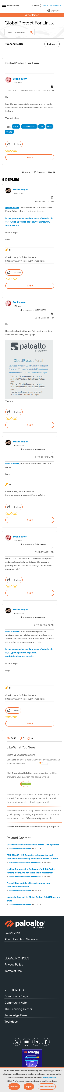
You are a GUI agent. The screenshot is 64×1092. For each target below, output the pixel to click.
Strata (9, 132)
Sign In (45, 5)
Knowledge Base (15, 1015)
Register (36, 5)
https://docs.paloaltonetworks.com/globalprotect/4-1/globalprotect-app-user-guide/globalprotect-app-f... (29, 652)
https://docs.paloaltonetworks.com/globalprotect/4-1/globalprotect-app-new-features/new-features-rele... (29, 222)
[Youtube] (26, 1042)
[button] (14, 1086)
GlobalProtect (29, 126)
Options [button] (51, 44)
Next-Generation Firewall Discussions (24, 863)
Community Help (15, 1002)
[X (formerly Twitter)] (17, 1042)
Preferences (47, 1086)
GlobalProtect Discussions (20, 849)
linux (49, 126)
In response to (34, 310)
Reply (30, 157)
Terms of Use (13, 970)
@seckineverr (12, 207)
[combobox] (19, 32)
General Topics (14, 44)
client (15, 126)
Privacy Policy (49, 1077)
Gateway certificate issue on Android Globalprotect (33, 845)
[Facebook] (46, 1042)
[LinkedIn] (36, 1042)
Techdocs (11, 1021)
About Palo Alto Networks (21, 939)
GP (41, 126)
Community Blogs (16, 996)
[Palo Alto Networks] (32, 924)
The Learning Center (18, 1009)
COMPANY (12, 933)
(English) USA (56, 11)
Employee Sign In (55, 5)
